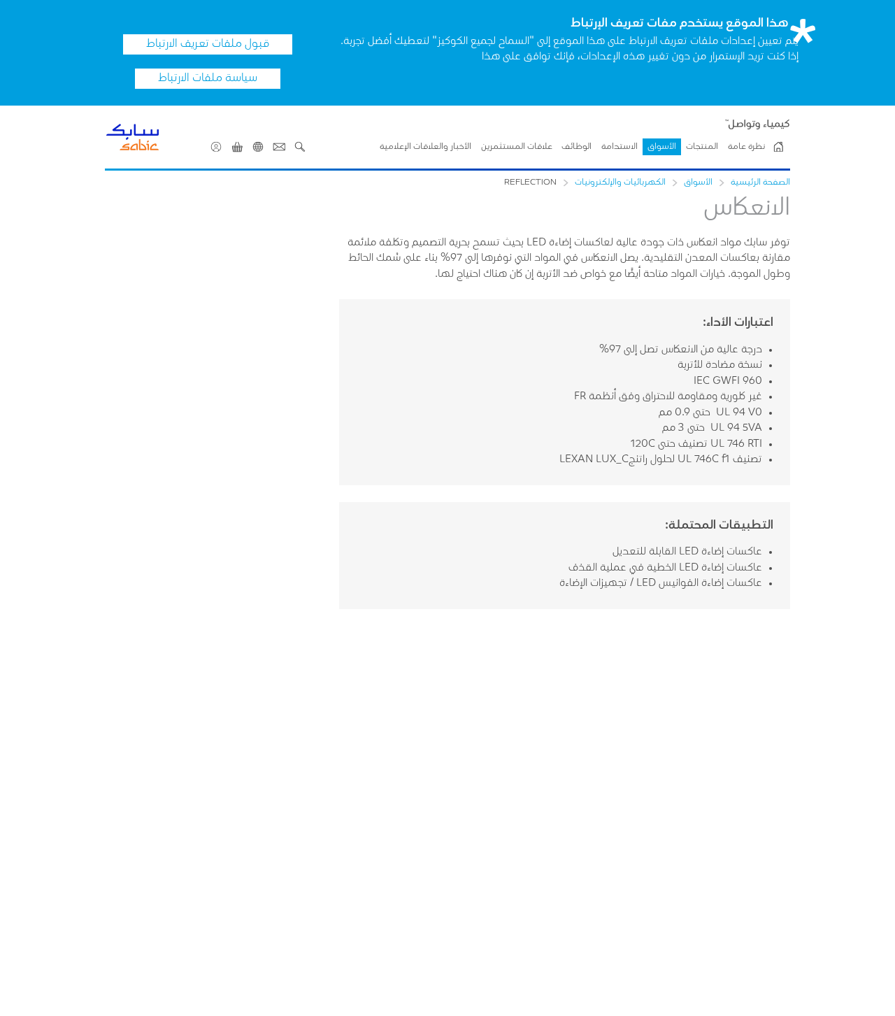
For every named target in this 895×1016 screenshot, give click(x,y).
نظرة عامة (746, 147)
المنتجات (702, 147)
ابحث (299, 146)
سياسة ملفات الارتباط (207, 78)
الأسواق (661, 147)
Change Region (258, 146)
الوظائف (576, 147)
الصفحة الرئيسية (760, 182)
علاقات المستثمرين (516, 147)
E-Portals (237, 146)
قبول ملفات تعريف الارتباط (207, 44)
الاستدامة (619, 147)
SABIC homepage (778, 146)
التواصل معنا (278, 146)
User (216, 146)
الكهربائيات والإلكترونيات (620, 182)
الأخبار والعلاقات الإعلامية (425, 147)
